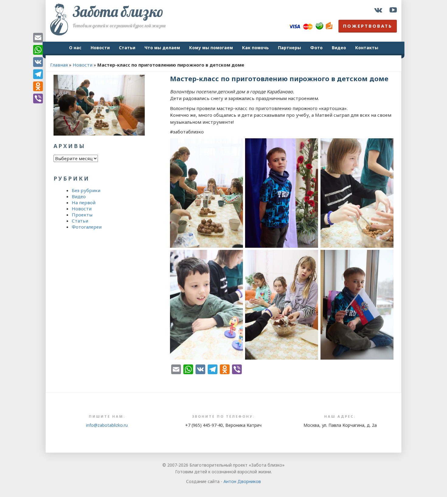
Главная (59, 65)
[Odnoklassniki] (38, 86)
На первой (83, 202)
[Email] (38, 38)
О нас (75, 47)
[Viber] (38, 98)
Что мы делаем (162, 47)
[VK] (38, 62)
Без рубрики (86, 190)
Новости (100, 47)
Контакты (366, 47)
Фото (316, 47)
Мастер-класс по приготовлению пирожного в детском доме (279, 78)
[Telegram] (38, 74)
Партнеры (289, 47)
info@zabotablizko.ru (107, 425)
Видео (339, 47)
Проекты (82, 215)
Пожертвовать (367, 26)
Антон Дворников (242, 481)
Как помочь (255, 47)
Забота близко (118, 11)
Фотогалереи (87, 227)
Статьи (127, 47)
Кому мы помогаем (211, 47)
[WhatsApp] (38, 50)
